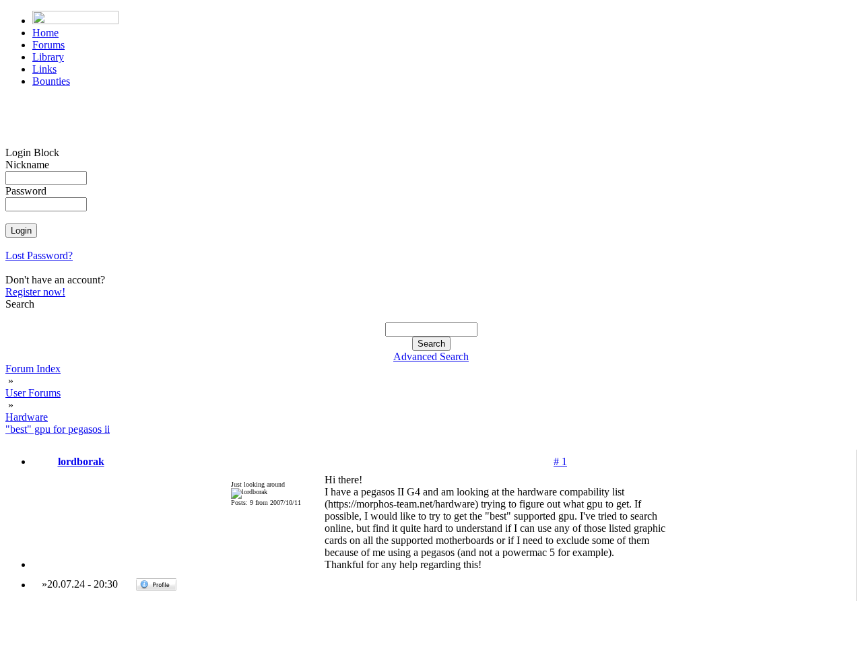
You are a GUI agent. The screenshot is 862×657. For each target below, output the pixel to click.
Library (48, 57)
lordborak (81, 461)
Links (44, 69)
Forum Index (33, 368)
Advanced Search (431, 356)
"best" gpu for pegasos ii (57, 429)
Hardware (26, 417)
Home (45, 32)
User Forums (33, 393)
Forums (48, 44)
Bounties (51, 81)
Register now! (35, 292)
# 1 (560, 461)
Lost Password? (39, 255)
